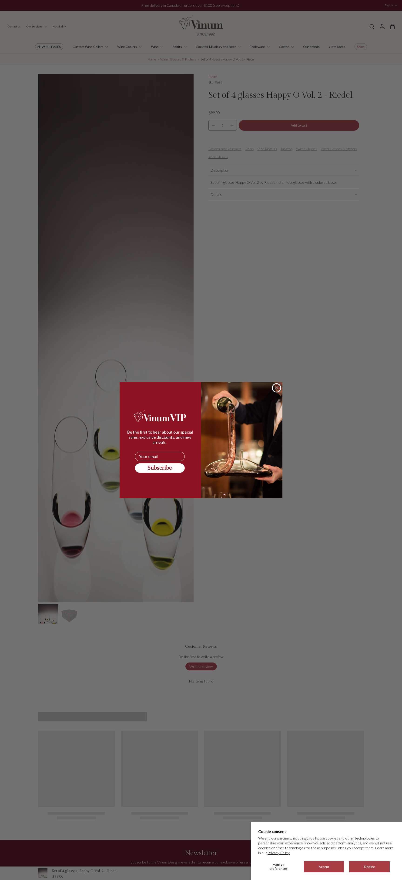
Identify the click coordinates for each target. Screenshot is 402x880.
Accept (324, 867)
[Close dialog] (276, 388)
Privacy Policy (279, 852)
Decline (369, 867)
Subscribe (160, 468)
